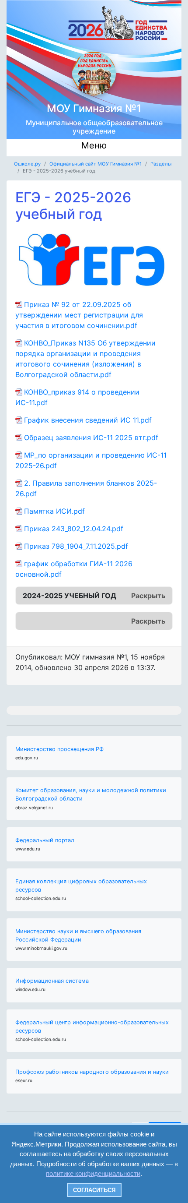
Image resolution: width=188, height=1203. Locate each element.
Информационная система (52, 980)
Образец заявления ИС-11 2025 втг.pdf (91, 437)
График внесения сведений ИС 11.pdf (88, 420)
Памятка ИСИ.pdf (54, 511)
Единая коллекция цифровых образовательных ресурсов (81, 885)
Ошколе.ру (27, 164)
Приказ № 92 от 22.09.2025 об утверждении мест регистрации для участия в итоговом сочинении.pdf (79, 315)
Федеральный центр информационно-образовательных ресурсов (92, 1026)
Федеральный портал (44, 840)
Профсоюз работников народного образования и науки (92, 1072)
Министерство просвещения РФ (59, 749)
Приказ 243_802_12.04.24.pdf (73, 528)
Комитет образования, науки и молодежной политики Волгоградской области (90, 794)
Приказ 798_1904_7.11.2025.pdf (76, 546)
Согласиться (94, 1190)
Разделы (160, 164)
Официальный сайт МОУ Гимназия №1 (95, 164)
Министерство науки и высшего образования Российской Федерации (78, 935)
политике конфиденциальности (93, 1173)
